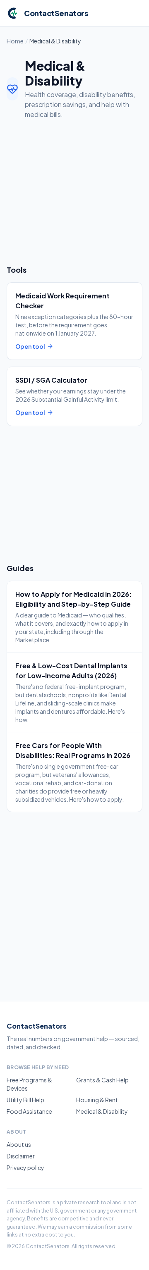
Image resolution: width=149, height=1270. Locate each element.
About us (19, 1144)
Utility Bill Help (25, 1099)
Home (15, 41)
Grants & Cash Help (102, 1080)
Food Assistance (29, 1111)
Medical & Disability (102, 1111)
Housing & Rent (97, 1099)
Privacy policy (25, 1167)
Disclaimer (21, 1156)
